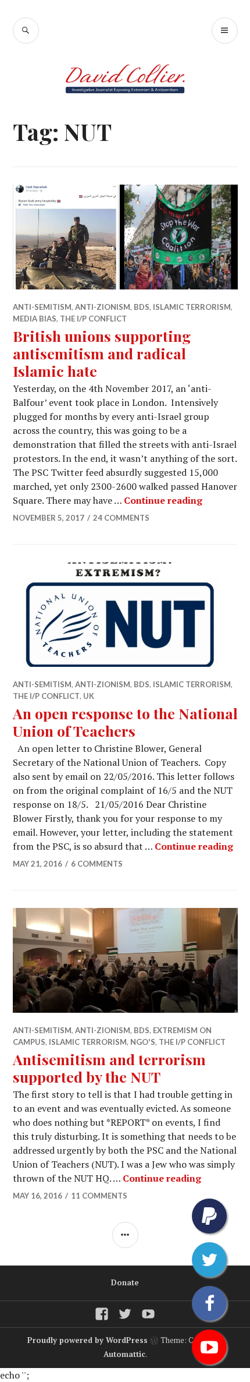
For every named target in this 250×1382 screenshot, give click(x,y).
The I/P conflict (93, 318)
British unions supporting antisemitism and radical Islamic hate (102, 353)
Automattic (124, 1354)
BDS (141, 307)
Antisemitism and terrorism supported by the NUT (109, 1067)
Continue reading (163, 500)
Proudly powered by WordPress (87, 1340)
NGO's (142, 1042)
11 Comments (99, 1195)
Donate (125, 1282)
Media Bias (34, 318)
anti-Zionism (102, 307)
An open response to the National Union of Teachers (125, 722)
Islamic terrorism (192, 307)
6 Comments (97, 863)
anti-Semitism (42, 307)
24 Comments (121, 517)
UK (88, 696)
